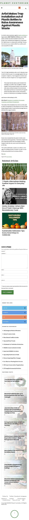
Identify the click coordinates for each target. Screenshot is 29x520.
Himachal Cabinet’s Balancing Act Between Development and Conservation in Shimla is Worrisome (14, 481)
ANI (4, 154)
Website (3, 280)
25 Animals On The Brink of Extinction (13, 344)
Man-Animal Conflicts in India (11, 337)
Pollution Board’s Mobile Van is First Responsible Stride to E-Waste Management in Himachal (14, 437)
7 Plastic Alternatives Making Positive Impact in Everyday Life (13, 183)
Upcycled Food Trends (9, 340)
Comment (3, 253)
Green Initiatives (8, 377)
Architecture (7, 462)
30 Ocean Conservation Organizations (14, 365)
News (5, 434)
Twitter (5, 308)
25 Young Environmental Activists (12, 368)
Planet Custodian (14, 3)
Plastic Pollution (9, 156)
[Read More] (5, 383)
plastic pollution (22, 35)
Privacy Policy (21, 498)
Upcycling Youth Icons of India (11, 354)
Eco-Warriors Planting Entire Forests (13, 361)
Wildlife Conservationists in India (12, 347)
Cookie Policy (6, 500)
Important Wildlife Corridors (11, 351)
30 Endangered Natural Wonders (12, 330)
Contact (11, 498)
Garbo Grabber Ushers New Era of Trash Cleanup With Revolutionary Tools (13, 208)
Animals (6, 420)
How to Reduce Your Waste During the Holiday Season (14, 451)
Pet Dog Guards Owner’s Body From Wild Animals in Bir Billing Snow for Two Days (14, 423)
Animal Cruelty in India (9, 334)
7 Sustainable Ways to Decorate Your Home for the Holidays (13, 380)
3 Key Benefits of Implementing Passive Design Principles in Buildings (12, 466)
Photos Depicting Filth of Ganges (12, 358)
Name (2, 269)
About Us (4, 498)
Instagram (5, 321)
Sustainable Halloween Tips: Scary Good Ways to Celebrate (13, 233)
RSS (4, 317)
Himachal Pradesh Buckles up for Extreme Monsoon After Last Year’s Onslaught (14, 395)
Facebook (5, 312)
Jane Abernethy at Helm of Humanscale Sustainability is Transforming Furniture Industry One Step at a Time (13, 410)
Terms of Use (16, 500)
